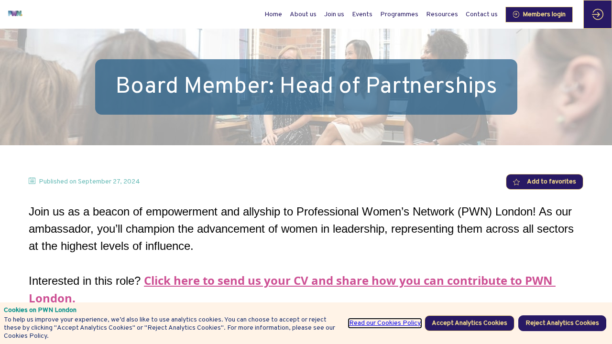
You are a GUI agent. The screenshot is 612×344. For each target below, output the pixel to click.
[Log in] (597, 14)
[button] (539, 14)
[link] (303, 14)
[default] (273, 14)
